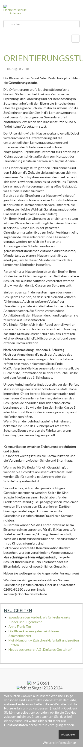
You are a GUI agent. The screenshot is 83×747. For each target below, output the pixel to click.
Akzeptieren (68, 734)
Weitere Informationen (59, 742)
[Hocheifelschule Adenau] (15, 10)
